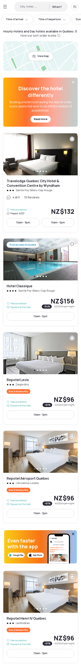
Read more (40, 119)
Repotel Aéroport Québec (40, 476)
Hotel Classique (40, 282)
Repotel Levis (40, 378)
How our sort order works (38, 35)
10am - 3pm (40, 414)
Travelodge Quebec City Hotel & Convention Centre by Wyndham (40, 182)
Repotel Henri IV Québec (40, 617)
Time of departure (49, 19)
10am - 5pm (58, 222)
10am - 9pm (23, 222)
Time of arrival (14, 19)
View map (43, 56)
